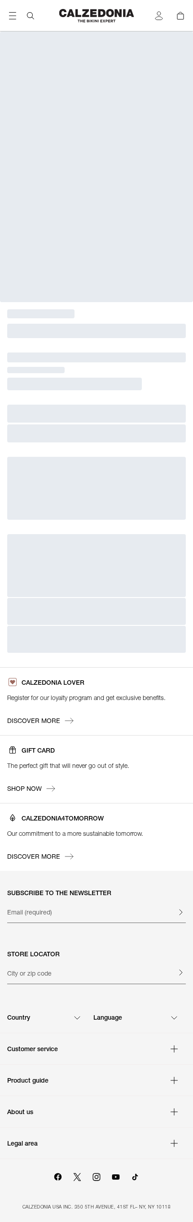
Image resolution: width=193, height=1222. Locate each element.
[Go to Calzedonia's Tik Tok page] (135, 1175)
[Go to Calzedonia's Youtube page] (116, 1175)
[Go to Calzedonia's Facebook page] (58, 1175)
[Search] (30, 15)
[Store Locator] (180, 972)
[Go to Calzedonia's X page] (77, 1175)
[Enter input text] (180, 912)
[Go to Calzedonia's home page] (96, 16)
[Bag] (180, 15)
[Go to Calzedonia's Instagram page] (96, 1175)
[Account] (159, 15)
